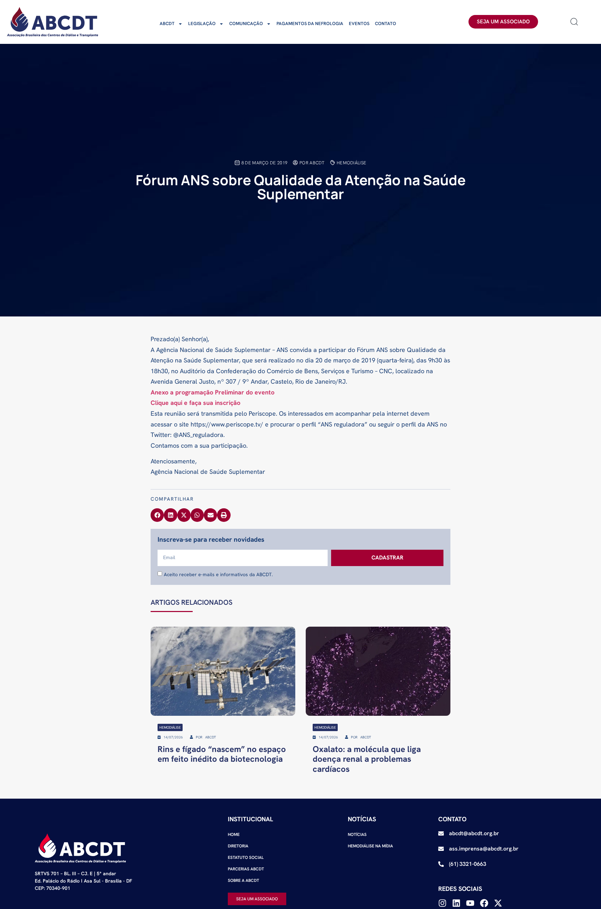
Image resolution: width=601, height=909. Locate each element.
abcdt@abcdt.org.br (474, 833)
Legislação (202, 23)
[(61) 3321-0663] (441, 864)
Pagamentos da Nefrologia (310, 23)
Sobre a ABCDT (243, 880)
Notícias (357, 834)
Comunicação (246, 23)
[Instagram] (442, 903)
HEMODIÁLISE (351, 163)
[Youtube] (470, 903)
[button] (157, 515)
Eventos (359, 23)
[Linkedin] (456, 903)
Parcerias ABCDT (246, 869)
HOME (234, 834)
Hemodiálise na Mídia (370, 846)
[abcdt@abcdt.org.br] (441, 833)
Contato (385, 23)
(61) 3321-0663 (467, 864)
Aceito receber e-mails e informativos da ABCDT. (218, 574)
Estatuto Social (246, 857)
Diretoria (238, 846)
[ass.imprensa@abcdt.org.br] (441, 849)
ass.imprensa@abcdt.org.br (484, 848)
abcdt (167, 23)
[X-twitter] (498, 903)
